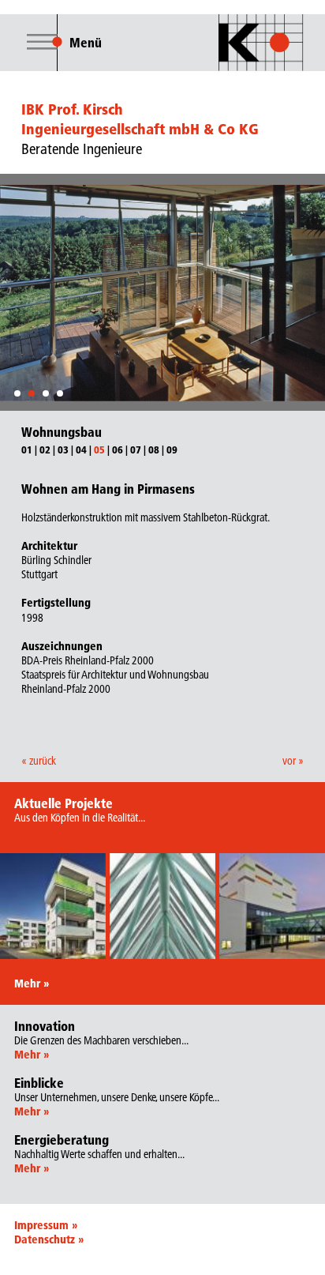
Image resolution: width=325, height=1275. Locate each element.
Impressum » (45, 1225)
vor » (293, 761)
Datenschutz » (49, 1239)
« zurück (38, 761)
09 (171, 449)
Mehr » (31, 983)
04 (81, 449)
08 (153, 449)
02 (44, 449)
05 (99, 449)
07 (135, 449)
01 (26, 449)
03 (63, 449)
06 (117, 449)
